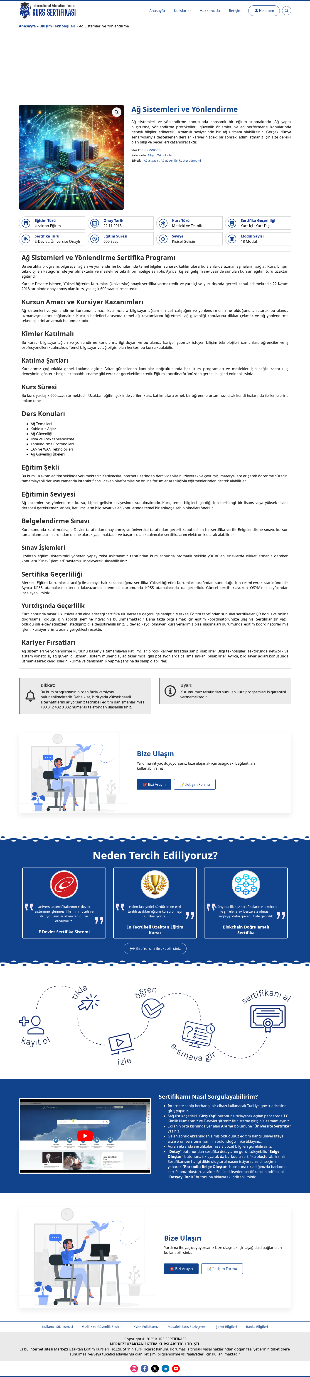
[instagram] (134, 1368)
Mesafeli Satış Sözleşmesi (187, 1326)
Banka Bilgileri (257, 1326)
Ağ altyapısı (151, 160)
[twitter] (155, 1368)
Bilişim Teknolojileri (57, 26)
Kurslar (180, 10)
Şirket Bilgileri (226, 1326)
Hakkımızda (210, 10)
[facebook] (144, 1368)
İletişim (235, 10)
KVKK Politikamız (146, 1326)
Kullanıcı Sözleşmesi (57, 1326)
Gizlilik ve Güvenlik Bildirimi (103, 1326)
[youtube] (176, 1368)
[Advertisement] (155, 66)
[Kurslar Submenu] (191, 10)
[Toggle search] (286, 10)
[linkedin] (165, 1368)
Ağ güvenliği (169, 160)
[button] (116, 112)
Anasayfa (157, 10)
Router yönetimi (190, 160)
